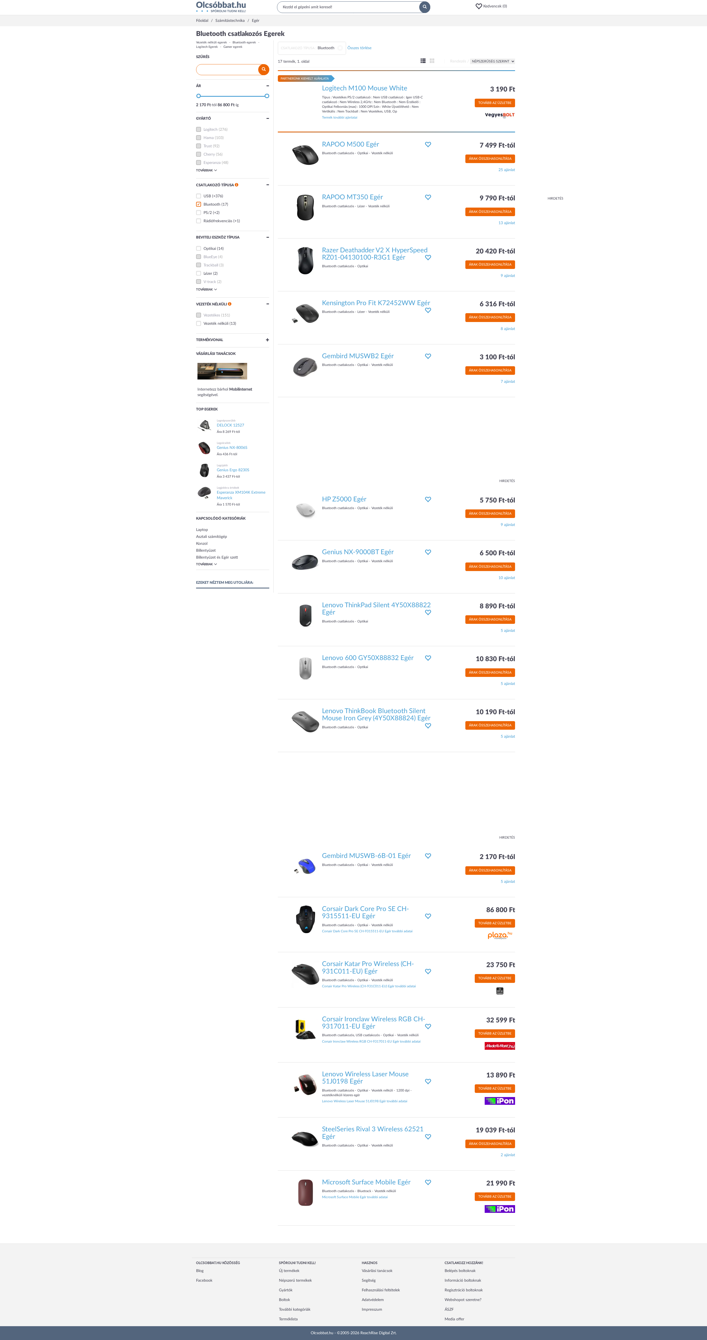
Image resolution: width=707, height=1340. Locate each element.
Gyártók (285, 1290)
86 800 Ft (500, 910)
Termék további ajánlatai (339, 117)
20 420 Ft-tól (495, 251)
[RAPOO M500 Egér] (305, 154)
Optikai (210, 249)
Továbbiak (204, 170)
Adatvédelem (373, 1300)
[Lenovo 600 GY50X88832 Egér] (305, 668)
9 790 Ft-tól (497, 198)
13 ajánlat (506, 223)
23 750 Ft (500, 965)
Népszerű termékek (295, 1281)
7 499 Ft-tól (497, 145)
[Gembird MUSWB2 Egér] (305, 366)
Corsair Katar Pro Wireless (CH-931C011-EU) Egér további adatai (369, 986)
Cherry (209, 154)
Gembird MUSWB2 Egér (358, 356)
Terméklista (288, 1319)
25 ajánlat (506, 170)
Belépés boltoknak (460, 1271)
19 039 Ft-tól (495, 1130)
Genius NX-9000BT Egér (358, 552)
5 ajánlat (508, 631)
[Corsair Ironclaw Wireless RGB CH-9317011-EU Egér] (305, 1029)
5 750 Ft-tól (497, 500)
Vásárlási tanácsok (377, 1271)
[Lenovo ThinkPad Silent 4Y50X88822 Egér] (305, 615)
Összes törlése (359, 48)
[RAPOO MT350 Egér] (305, 208)
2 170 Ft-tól (497, 857)
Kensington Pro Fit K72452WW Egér (376, 303)
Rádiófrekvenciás (218, 221)
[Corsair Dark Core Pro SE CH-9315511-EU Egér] (305, 919)
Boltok (284, 1300)
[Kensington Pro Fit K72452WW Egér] (305, 313)
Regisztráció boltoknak (464, 1290)
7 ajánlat (508, 382)
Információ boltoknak (463, 1281)
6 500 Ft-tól (497, 553)
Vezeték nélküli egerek (211, 42)
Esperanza (212, 163)
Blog (200, 1271)
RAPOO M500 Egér (350, 144)
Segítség (369, 1281)
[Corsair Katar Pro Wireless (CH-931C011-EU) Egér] (305, 974)
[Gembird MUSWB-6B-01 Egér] (305, 866)
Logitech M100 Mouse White (364, 88)
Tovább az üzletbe (494, 102)
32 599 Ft (500, 1020)
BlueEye (210, 257)
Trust (208, 146)
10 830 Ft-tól (495, 659)
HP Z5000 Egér (344, 499)
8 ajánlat (508, 329)
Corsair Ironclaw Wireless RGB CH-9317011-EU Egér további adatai (371, 1041)
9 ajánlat (508, 276)
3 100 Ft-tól (497, 357)
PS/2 (208, 213)
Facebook (204, 1281)
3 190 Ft (502, 89)
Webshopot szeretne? (463, 1300)
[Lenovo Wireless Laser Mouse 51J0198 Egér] (305, 1085)
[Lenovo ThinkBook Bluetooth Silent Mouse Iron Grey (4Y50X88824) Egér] (305, 721)
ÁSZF (449, 1310)
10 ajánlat (506, 578)
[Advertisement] (541, 113)
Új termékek (289, 1271)
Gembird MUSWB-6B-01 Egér (366, 856)
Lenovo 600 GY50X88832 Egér (368, 658)
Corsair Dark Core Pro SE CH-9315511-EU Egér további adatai (367, 931)
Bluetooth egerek (244, 42)
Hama (209, 138)
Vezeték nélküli (216, 324)
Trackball (211, 265)
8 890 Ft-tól (497, 606)
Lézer (208, 274)
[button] (493, 6)
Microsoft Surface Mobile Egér (366, 1182)
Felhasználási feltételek (381, 1290)
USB (207, 196)
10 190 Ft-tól (495, 712)
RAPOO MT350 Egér (352, 197)
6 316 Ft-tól (497, 304)
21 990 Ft (500, 1183)
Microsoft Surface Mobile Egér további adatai (355, 1197)
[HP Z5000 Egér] (305, 510)
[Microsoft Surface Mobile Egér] (305, 1192)
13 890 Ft (500, 1075)
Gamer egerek (232, 46)
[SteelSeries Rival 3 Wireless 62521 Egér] (305, 1140)
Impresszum (372, 1310)
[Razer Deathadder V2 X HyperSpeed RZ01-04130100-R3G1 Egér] (305, 260)
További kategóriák (294, 1310)
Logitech (211, 130)
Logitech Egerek (207, 46)
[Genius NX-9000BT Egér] (305, 562)
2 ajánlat (508, 1155)
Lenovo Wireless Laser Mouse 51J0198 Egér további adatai (364, 1101)
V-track (210, 282)
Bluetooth (212, 204)
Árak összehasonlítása (490, 158)
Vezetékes (212, 315)
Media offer (454, 1319)
